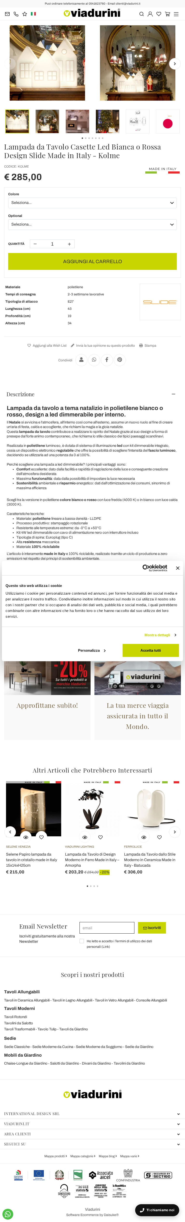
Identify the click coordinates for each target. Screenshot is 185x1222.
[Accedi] (150, 13)
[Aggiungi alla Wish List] (41, 837)
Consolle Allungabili (151, 1000)
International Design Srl (32, 1113)
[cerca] (141, 13)
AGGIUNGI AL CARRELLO (92, 261)
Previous (10, 64)
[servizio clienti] (16, 13)
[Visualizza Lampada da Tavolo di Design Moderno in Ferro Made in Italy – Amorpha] (85, 837)
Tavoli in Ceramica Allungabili (27, 1000)
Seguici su (15, 1144)
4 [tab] (101, 889)
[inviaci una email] (7, 13)
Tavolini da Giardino (129, 1063)
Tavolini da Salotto (18, 1023)
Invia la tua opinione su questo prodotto (105, 345)
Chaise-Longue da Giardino (25, 1063)
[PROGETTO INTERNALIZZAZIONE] (48, 1175)
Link (106, 947)
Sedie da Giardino (139, 1047)
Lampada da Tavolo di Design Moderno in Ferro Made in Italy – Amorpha (92, 859)
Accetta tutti (150, 650)
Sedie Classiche (17, 1047)
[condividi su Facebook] (107, 360)
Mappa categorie (82, 1156)
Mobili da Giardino (23, 1055)
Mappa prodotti (55, 1156)
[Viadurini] (92, 13)
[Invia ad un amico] (81, 360)
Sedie (10, 1038)
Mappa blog (107, 1156)
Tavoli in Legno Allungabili (72, 1000)
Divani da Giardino (96, 1063)
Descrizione (20, 394)
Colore (13, 194)
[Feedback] (24, 13)
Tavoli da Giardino (73, 1029)
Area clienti (17, 1133)
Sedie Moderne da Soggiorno (99, 1047)
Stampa (150, 345)
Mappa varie (129, 1156)
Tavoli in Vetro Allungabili (114, 1000)
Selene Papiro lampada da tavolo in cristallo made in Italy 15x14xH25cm (31, 859)
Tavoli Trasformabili (19, 1029)
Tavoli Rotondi (15, 1017)
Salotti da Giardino (64, 1063)
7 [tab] (106, 141)
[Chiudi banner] (177, 568)
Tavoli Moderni (19, 1008)
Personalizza (89, 650)
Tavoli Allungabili (22, 991)
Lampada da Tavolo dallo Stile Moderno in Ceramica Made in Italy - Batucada (150, 859)
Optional (15, 216)
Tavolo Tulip (47, 1029)
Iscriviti (154, 928)
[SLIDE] (160, 302)
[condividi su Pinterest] (120, 360)
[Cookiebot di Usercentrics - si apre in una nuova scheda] (146, 568)
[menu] (176, 13)
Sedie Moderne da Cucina (52, 1047)
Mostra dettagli (157, 635)
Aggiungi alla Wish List (49, 345)
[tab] (92, 394)
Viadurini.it (16, 1123)
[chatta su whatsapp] (7, 1214)
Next (175, 64)
